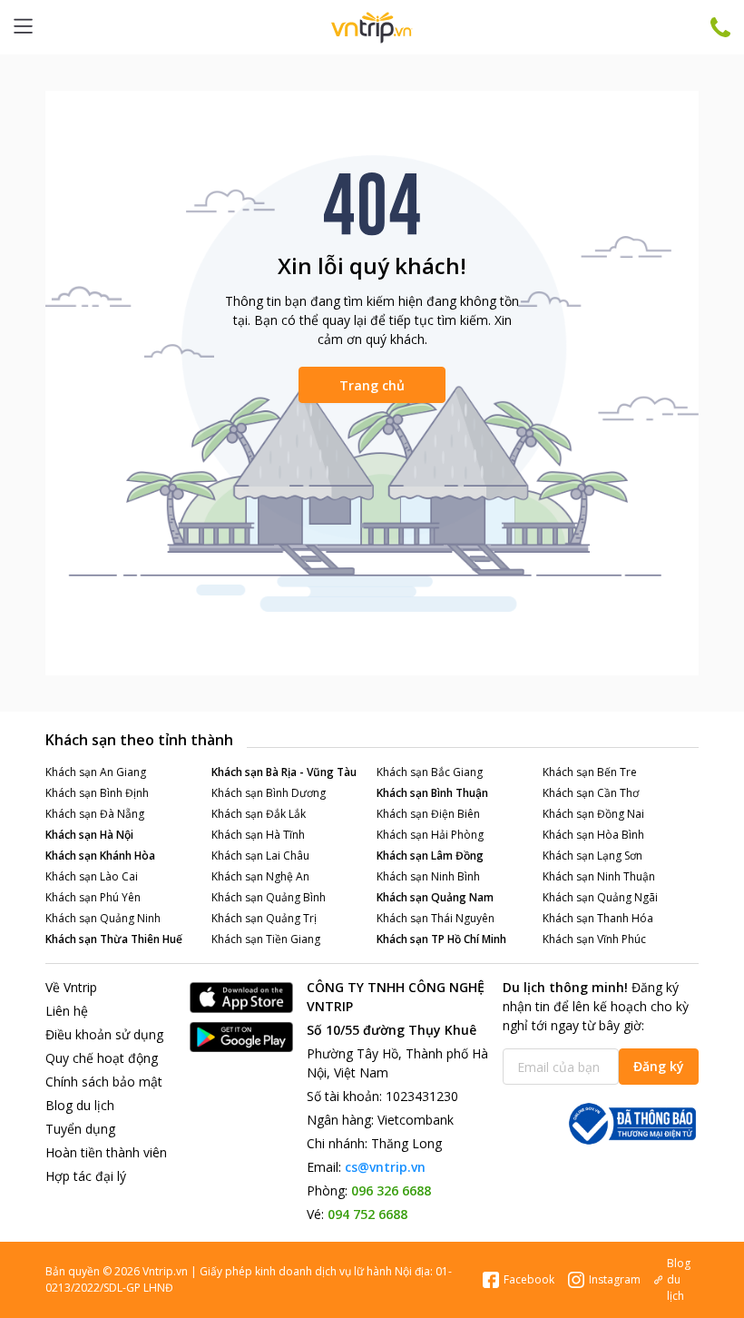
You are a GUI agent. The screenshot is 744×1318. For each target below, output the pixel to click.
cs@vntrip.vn (385, 1166)
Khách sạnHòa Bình (593, 834)
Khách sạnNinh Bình (428, 876)
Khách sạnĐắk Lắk (258, 813)
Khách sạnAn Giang (95, 772)
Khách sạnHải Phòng (430, 834)
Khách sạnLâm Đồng (430, 855)
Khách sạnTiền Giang (265, 939)
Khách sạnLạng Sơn (592, 855)
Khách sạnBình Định (97, 793)
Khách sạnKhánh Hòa (100, 855)
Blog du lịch (79, 1105)
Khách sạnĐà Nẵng (94, 813)
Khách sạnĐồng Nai (593, 813)
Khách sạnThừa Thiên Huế (113, 939)
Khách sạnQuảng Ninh (103, 918)
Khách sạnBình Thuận (432, 793)
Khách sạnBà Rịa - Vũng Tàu (284, 772)
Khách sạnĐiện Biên (428, 813)
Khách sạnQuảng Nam (435, 897)
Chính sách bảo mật (103, 1081)
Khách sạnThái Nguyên (435, 918)
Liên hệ (66, 1010)
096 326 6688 (391, 1190)
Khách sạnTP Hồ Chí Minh (441, 939)
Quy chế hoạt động (101, 1058)
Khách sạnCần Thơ (591, 793)
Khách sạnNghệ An (260, 876)
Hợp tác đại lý (85, 1176)
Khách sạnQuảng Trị (264, 918)
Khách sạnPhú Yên (93, 897)
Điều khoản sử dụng (104, 1034)
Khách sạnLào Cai (91, 876)
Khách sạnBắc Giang (430, 772)
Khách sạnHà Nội (89, 834)
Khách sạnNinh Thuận (599, 876)
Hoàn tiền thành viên (106, 1152)
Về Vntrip (71, 987)
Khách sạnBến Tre (590, 772)
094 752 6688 (367, 1214)
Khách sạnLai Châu (260, 855)
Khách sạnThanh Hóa (598, 918)
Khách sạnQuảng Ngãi (600, 897)
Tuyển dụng (80, 1128)
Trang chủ (372, 385)
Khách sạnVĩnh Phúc (594, 939)
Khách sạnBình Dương (268, 793)
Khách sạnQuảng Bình (268, 897)
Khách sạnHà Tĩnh (258, 834)
